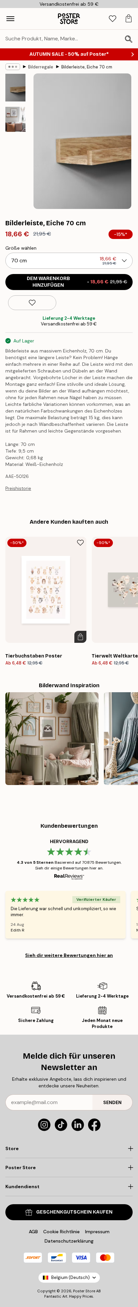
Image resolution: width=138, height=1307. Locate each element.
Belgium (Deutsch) (70, 1277)
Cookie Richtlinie (61, 1232)
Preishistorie (18, 488)
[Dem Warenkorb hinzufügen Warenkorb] (80, 637)
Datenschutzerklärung (69, 1241)
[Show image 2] (15, 119)
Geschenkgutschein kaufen (74, 1212)
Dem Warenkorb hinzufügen (77, 282)
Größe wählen (21, 248)
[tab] (113, 18)
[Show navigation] (10, 18)
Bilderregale (40, 67)
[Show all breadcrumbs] (12, 66)
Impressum (97, 1232)
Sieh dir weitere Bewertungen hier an (69, 955)
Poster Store (84, 1291)
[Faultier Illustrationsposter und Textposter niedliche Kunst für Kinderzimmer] (51, 738)
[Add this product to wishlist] (32, 302)
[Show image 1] (15, 87)
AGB (33, 1232)
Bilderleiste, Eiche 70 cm (86, 67)
